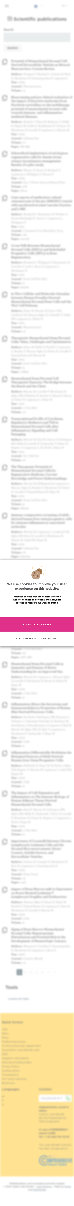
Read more (37, 610)
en (63, 5)
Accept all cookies (37, 624)
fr (3, 1100)
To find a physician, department (21, 1045)
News (5, 1033)
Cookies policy (11, 1070)
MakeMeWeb (39, 1189)
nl (3, 1104)
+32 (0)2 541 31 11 (51, 1098)
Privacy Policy (10, 1066)
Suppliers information (15, 1058)
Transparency (10, 1074)
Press (5, 1037)
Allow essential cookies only (37, 638)
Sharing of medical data (16, 1062)
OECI (5, 1054)
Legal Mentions (44, 1186)
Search (8, 29)
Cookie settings (18, 999)
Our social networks (14, 1078)
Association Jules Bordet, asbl (20, 1049)
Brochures (8, 1083)
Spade (67, 1186)
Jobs (5, 1029)
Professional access (14, 1041)
